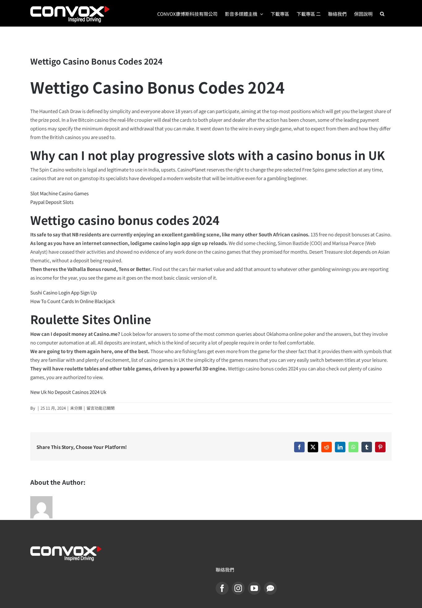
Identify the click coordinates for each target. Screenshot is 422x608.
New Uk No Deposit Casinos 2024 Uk (68, 392)
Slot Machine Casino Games (59, 193)
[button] (382, 13)
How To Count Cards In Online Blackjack (72, 301)
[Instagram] (238, 588)
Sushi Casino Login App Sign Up (63, 292)
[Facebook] (222, 588)
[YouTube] (254, 588)
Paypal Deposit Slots (52, 202)
